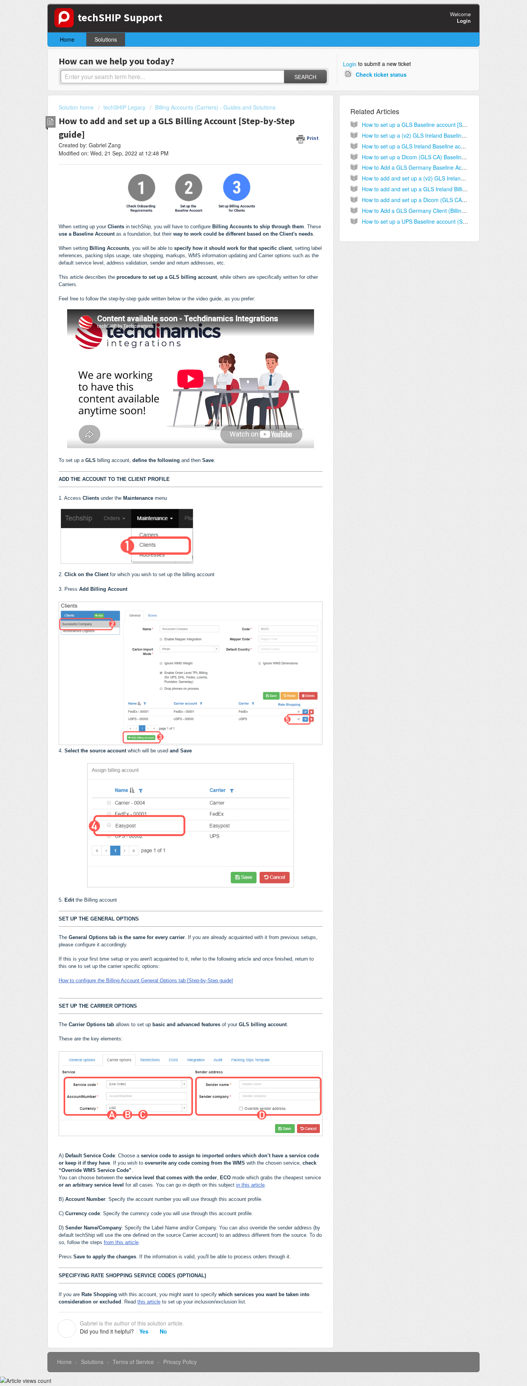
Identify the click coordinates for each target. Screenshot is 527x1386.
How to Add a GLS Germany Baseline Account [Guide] (428, 167)
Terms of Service (133, 1362)
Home (67, 39)
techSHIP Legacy (124, 107)
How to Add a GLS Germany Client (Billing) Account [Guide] (434, 210)
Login (349, 64)
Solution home (77, 107)
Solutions (106, 39)
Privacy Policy (180, 1362)
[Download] (249, 611)
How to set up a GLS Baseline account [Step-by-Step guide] (434, 124)
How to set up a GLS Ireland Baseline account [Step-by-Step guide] (444, 146)
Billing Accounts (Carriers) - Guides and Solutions (215, 107)
